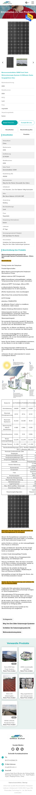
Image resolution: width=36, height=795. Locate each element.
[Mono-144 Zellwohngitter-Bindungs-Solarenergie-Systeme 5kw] (9, 683)
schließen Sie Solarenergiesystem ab (16, 628)
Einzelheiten (10, 129)
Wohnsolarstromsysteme (12, 632)
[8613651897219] (13, 749)
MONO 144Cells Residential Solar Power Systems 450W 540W (9, 722)
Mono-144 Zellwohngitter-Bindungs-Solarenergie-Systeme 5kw (9, 695)
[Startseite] (18, 739)
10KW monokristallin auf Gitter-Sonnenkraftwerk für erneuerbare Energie (26, 668)
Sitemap (24, 782)
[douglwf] (22, 749)
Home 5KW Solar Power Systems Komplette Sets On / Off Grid (9, 668)
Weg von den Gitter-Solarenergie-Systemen (19, 623)
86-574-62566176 (11, 760)
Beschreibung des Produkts (26, 130)
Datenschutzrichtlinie (15, 782)
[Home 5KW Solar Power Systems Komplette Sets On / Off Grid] (9, 656)
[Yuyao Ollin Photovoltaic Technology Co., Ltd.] (8, 2)
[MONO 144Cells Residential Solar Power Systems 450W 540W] (9, 710)
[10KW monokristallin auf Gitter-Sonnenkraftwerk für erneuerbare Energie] (27, 656)
